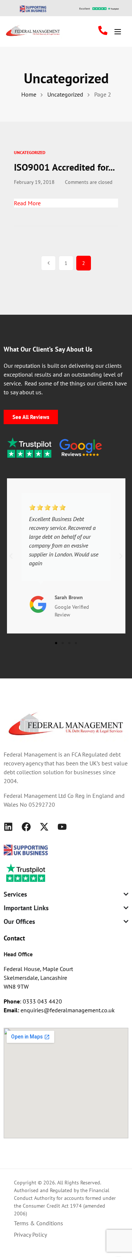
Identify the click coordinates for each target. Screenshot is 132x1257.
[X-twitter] (44, 826)
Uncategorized (29, 152)
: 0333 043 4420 (33, 1001)
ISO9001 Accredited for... (64, 167)
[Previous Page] (48, 263)
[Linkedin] (8, 826)
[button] (11, 556)
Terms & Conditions (38, 1223)
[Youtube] (62, 826)
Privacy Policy (30, 1234)
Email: (12, 1010)
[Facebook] (26, 826)
